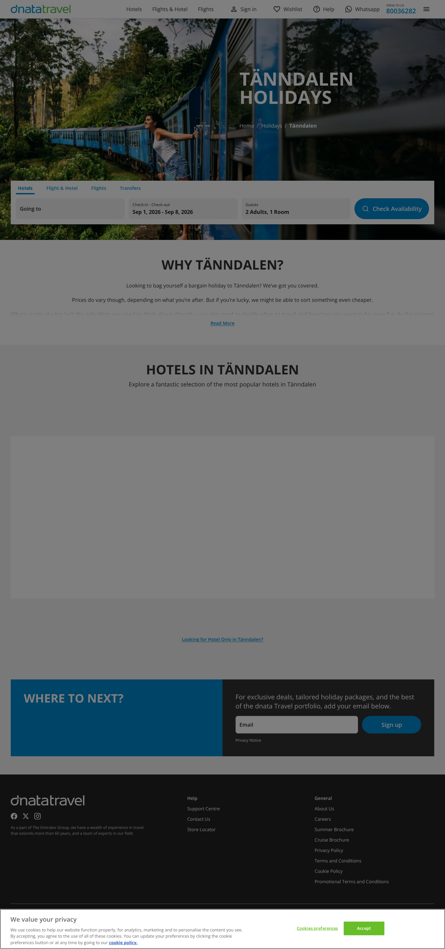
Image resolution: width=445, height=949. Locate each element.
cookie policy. (123, 942)
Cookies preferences (317, 928)
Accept (364, 928)
